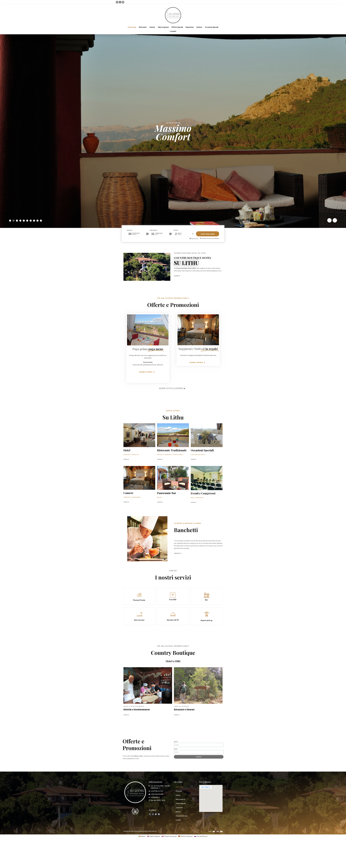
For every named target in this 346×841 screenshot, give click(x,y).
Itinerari (199, 27)
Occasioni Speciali (211, 27)
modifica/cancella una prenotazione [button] (210, 238)
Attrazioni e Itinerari (184, 709)
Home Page (132, 27)
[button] (138, 233)
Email (175, 749)
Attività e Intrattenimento (136, 709)
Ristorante (143, 27)
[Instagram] (120, 2)
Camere (152, 27)
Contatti (173, 31)
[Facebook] (117, 2)
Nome (176, 742)
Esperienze (190, 27)
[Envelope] (123, 2)
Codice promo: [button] (195, 238)
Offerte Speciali (177, 27)
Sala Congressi (163, 27)
